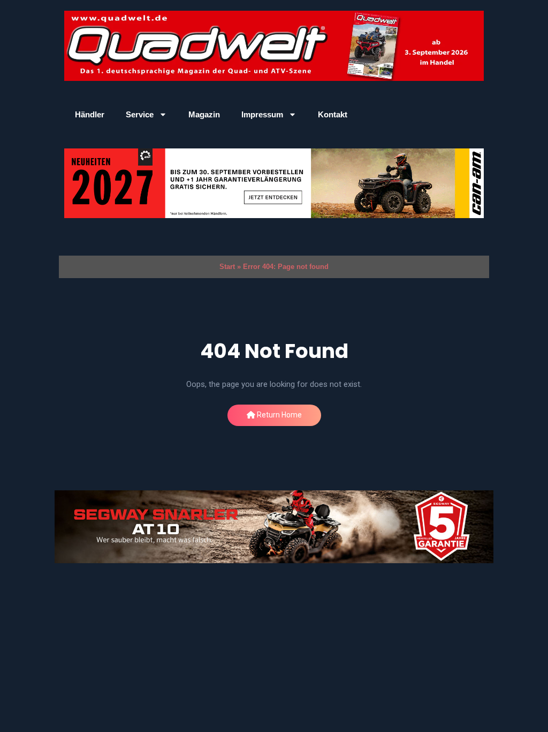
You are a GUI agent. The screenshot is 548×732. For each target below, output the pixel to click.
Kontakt (332, 114)
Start (227, 267)
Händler (89, 114)
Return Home (278, 414)
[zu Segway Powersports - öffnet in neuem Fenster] (274, 527)
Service (140, 114)
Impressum (262, 114)
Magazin (204, 114)
